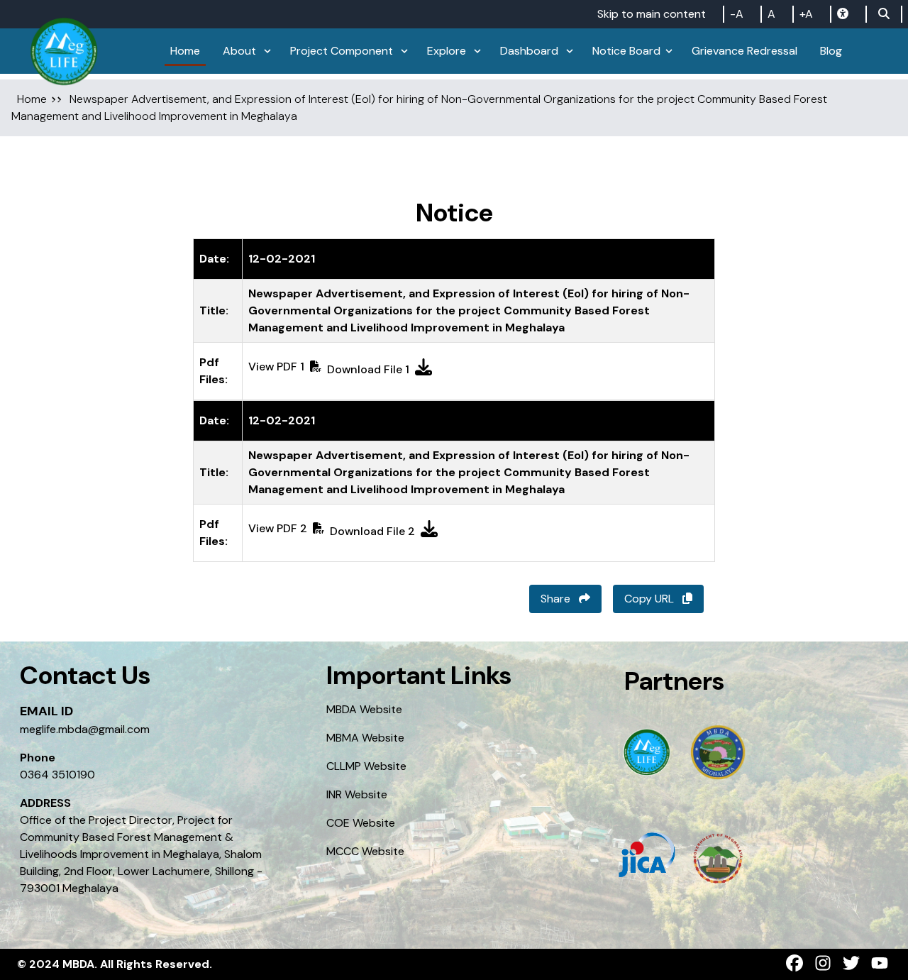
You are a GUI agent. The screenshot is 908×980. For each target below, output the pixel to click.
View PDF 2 (277, 528)
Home (32, 99)
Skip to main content (651, 13)
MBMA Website (365, 737)
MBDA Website (364, 709)
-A (736, 13)
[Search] (883, 14)
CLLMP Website (366, 766)
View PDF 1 (276, 366)
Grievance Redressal (744, 50)
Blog (831, 50)
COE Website (360, 822)
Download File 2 (372, 531)
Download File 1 (368, 369)
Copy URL (650, 598)
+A (806, 13)
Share (557, 598)
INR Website (356, 794)
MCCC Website (365, 851)
